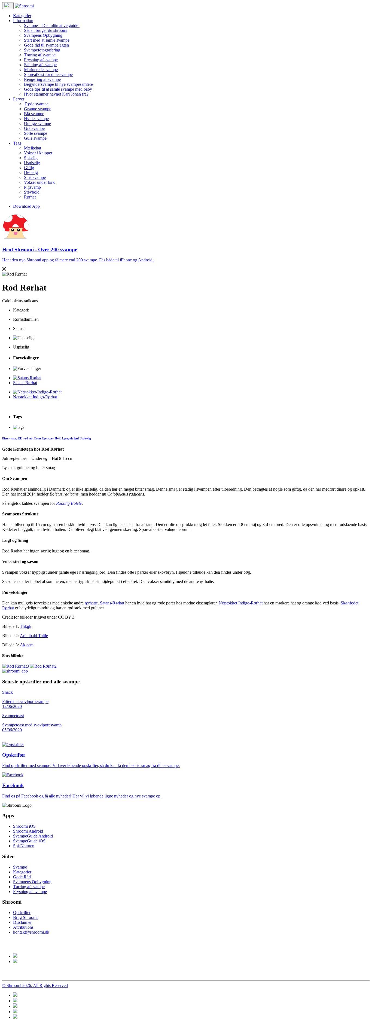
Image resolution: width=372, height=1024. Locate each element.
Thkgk (25, 626)
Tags (17, 143)
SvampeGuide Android (33, 836)
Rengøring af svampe (42, 79)
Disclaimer (22, 922)
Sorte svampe (35, 133)
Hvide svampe (36, 118)
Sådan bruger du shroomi (45, 30)
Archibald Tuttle (34, 635)
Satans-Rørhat (112, 603)
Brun (37, 438)
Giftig (29, 167)
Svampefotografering (42, 50)
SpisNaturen (23, 845)
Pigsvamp (32, 187)
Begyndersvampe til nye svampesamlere (58, 84)
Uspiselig (32, 162)
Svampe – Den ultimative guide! (52, 25)
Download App (26, 206)
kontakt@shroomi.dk (31, 932)
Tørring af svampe (40, 55)
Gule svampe (35, 138)
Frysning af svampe (41, 59)
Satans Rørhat (25, 382)
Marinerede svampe (41, 69)
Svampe (20, 867)
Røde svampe (36, 104)
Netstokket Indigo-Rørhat (35, 397)
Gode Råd (22, 877)
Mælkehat (32, 148)
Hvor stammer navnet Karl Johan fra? (56, 94)
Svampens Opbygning (43, 35)
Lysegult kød (70, 438)
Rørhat (30, 197)
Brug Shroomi (25, 917)
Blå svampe (34, 113)
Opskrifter (22, 912)
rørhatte (91, 603)
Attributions (23, 927)
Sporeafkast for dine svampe (48, 74)
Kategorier (22, 15)
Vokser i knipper (38, 153)
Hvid (58, 438)
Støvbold (31, 192)
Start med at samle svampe (46, 40)
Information (23, 20)
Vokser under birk (39, 182)
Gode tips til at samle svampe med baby (58, 89)
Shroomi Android (28, 831)
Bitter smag (9, 438)
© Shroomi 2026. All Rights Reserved (35, 985)
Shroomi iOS (24, 826)
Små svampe (35, 177)
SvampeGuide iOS (29, 841)
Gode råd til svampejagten (46, 45)
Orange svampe (37, 123)
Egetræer (48, 438)
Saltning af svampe (40, 64)
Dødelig (31, 172)
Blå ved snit (25, 438)
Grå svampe (34, 128)
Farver (18, 99)
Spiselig (31, 157)
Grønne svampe (37, 108)
